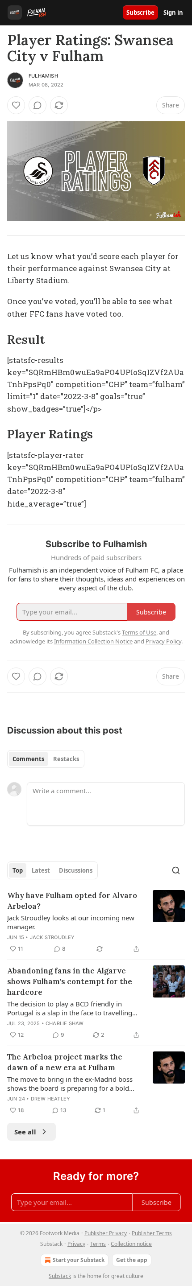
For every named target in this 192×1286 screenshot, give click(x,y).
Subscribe (140, 12)
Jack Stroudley (52, 937)
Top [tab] (18, 870)
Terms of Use (139, 632)
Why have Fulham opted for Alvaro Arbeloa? (72, 900)
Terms (98, 1244)
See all (25, 1131)
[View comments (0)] (37, 105)
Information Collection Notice (93, 641)
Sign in (173, 12)
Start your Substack (78, 1260)
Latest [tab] (41, 870)
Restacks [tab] (66, 759)
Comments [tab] (28, 759)
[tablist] (45, 759)
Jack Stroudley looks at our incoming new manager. (70, 922)
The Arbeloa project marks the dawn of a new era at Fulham (64, 1062)
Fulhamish (43, 76)
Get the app (131, 1260)
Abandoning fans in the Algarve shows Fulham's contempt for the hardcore (69, 981)
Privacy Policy (163, 641)
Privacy (76, 1244)
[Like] (16, 105)
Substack (60, 1276)
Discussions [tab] (75, 870)
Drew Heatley (50, 1099)
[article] (96, 922)
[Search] (176, 870)
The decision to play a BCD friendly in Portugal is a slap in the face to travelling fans (69, 1008)
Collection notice (131, 1244)
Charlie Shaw (64, 1023)
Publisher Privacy (105, 1233)
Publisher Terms (152, 1233)
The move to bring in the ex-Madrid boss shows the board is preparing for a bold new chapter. (70, 1083)
